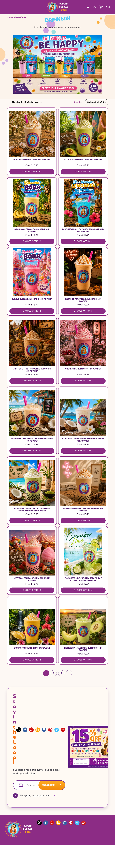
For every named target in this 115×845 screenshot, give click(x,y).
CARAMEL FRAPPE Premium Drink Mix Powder (83, 300)
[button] (5, 7)
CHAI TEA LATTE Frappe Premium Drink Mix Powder (31, 370)
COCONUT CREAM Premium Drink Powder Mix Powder (83, 440)
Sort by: (78, 102)
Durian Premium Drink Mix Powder (32, 648)
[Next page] (69, 673)
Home (10, 17)
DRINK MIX (20, 17)
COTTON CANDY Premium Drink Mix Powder (32, 579)
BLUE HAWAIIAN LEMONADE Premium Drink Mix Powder (83, 230)
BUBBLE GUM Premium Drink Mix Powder (32, 299)
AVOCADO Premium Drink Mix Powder (83, 160)
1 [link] (46, 673)
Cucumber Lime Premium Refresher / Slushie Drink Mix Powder (83, 579)
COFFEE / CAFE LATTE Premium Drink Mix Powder (83, 510)
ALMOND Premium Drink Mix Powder (31, 160)
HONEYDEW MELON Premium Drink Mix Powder (83, 649)
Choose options (31, 172)
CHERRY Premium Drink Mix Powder (83, 369)
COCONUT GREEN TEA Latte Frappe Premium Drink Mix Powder (32, 510)
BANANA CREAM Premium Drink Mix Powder (31, 230)
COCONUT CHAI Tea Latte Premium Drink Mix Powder (32, 440)
